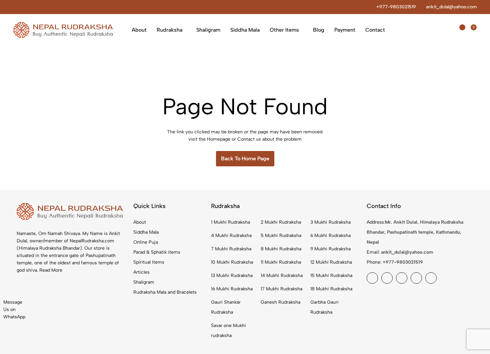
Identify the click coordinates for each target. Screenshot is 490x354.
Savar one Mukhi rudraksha (228, 330)
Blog (318, 30)
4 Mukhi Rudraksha (231, 235)
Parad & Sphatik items (156, 252)
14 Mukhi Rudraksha (282, 275)
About (139, 30)
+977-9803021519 (396, 7)
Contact (375, 30)
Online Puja (145, 242)
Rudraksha (169, 30)
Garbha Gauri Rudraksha (324, 307)
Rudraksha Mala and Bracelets (165, 292)
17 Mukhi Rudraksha (281, 289)
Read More (50, 270)
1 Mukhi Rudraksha (230, 222)
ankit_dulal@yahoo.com (451, 7)
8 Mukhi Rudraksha (281, 249)
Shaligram (208, 30)
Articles (141, 272)
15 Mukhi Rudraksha (331, 275)
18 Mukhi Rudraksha (331, 289)
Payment (344, 30)
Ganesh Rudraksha (280, 302)
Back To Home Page (245, 158)
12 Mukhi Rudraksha (331, 262)
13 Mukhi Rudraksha (232, 275)
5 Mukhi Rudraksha (281, 235)
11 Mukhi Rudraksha (281, 262)
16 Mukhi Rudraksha (232, 289)
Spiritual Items (148, 262)
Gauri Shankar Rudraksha (226, 307)
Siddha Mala (245, 30)
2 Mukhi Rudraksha (281, 222)
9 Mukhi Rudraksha (330, 249)
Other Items (284, 30)
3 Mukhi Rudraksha (330, 222)
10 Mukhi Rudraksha (232, 262)
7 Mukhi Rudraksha (231, 249)
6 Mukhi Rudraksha (330, 235)
